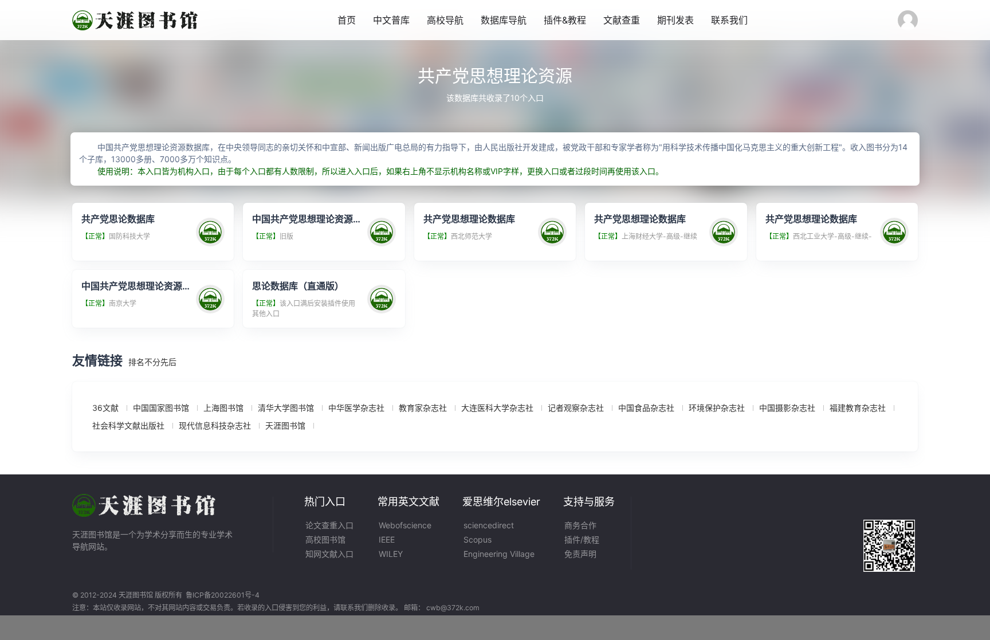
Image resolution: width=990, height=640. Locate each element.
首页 (346, 20)
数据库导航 (504, 20)
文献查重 (621, 20)
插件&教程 (565, 20)
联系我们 (729, 20)
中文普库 (391, 20)
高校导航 (445, 20)
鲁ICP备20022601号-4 (223, 595)
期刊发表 (675, 20)
